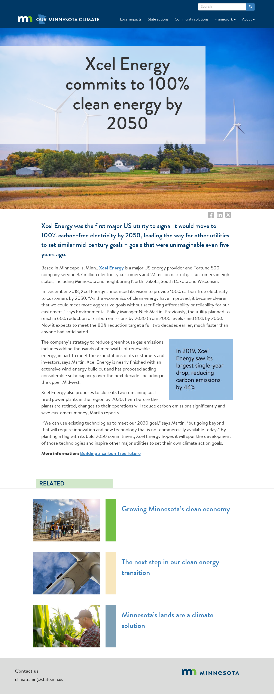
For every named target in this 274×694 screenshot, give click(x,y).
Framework (224, 19)
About (247, 19)
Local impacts (130, 19)
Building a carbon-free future (110, 453)
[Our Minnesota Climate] (62, 16)
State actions (158, 19)
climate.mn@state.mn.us (39, 680)
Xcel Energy (111, 268)
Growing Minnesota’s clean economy (176, 510)
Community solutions (191, 19)
